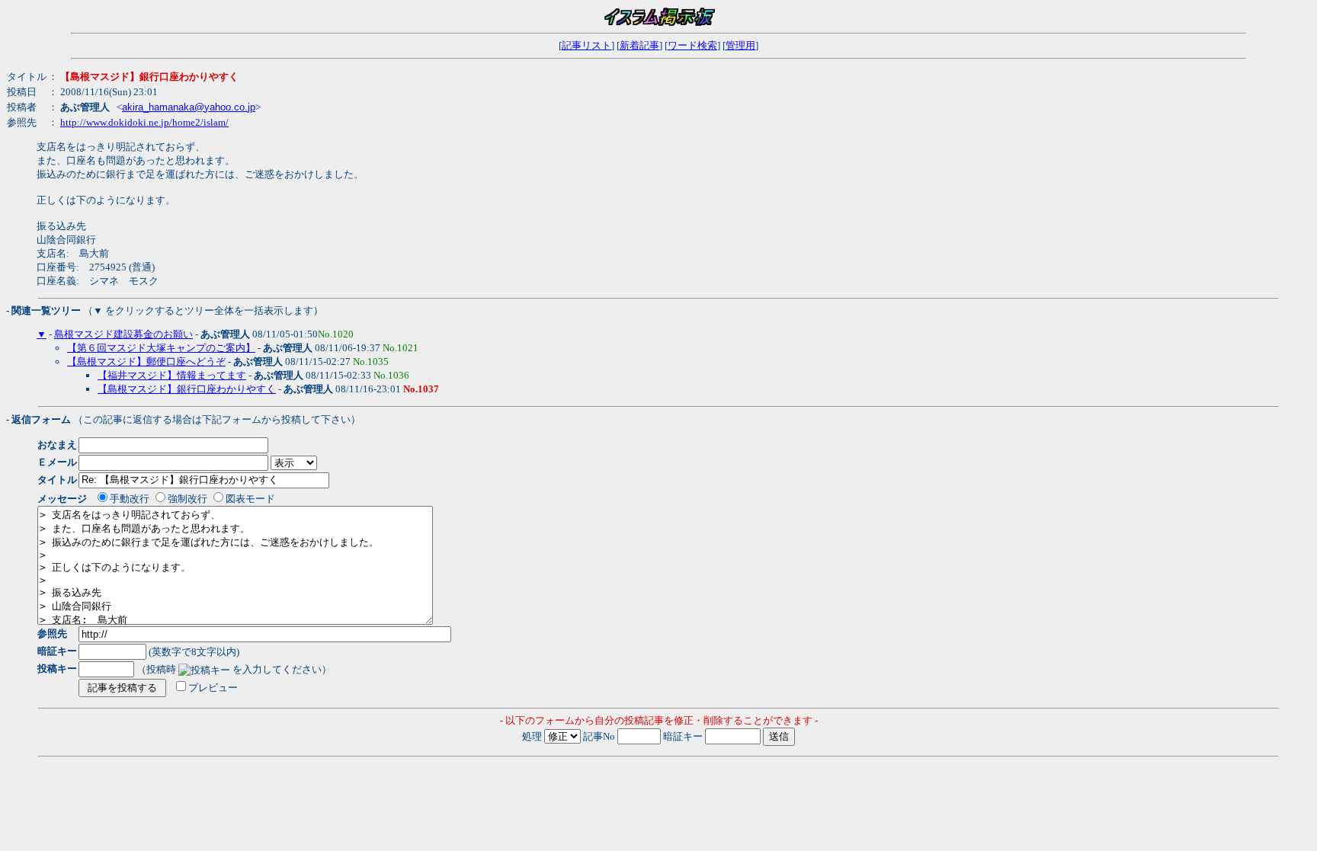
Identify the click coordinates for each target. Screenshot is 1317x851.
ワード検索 (692, 45)
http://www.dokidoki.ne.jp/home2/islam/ (144, 122)
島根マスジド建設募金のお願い (123, 334)
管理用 (740, 45)
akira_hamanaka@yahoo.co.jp (188, 107)
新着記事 (639, 45)
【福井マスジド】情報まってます (172, 375)
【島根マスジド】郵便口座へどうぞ (146, 361)
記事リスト (586, 45)
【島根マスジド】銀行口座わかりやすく (187, 389)
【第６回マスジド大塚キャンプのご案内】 (161, 348)
